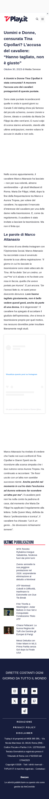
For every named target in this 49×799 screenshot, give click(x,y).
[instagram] (15, 691)
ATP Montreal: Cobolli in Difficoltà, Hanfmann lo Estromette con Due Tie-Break (26, 591)
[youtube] (34, 691)
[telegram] (24, 711)
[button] (37, 19)
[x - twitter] (15, 701)
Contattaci (40, 769)
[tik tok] (24, 701)
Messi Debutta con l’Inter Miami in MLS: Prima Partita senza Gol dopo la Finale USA (26, 646)
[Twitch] (34, 701)
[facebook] (24, 691)
